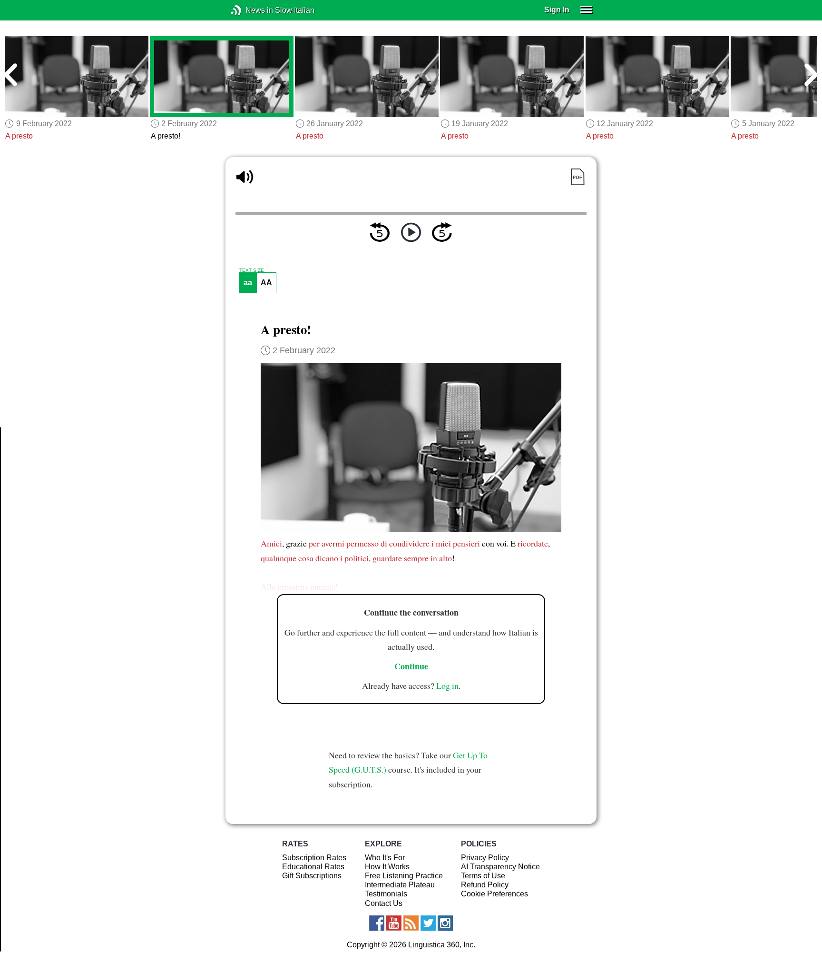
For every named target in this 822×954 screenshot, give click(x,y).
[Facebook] (376, 923)
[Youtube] (393, 923)
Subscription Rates (314, 858)
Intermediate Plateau (400, 885)
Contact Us (383, 903)
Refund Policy (485, 885)
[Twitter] (428, 923)
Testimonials (386, 894)
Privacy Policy (485, 858)
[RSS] (411, 923)
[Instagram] (445, 923)
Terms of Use (483, 876)
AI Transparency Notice (500, 867)
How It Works (387, 867)
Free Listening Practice (404, 876)
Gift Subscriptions (312, 876)
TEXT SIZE (251, 270)
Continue (411, 666)
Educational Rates (313, 867)
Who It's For (385, 858)
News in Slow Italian (250, 10)
